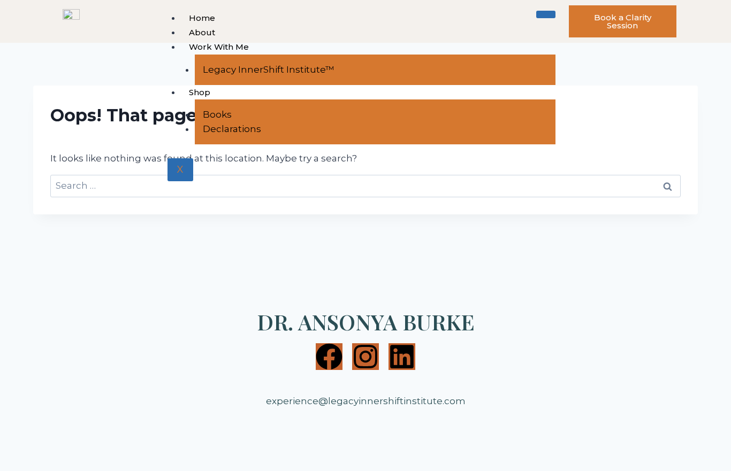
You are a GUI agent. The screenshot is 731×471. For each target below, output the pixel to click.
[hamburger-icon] (545, 14)
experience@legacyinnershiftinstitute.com (366, 401)
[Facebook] (329, 356)
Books (217, 114)
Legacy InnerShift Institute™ (268, 69)
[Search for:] (365, 185)
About (202, 32)
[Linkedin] (402, 356)
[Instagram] (365, 356)
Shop (199, 92)
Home (202, 18)
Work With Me (219, 47)
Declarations (232, 128)
